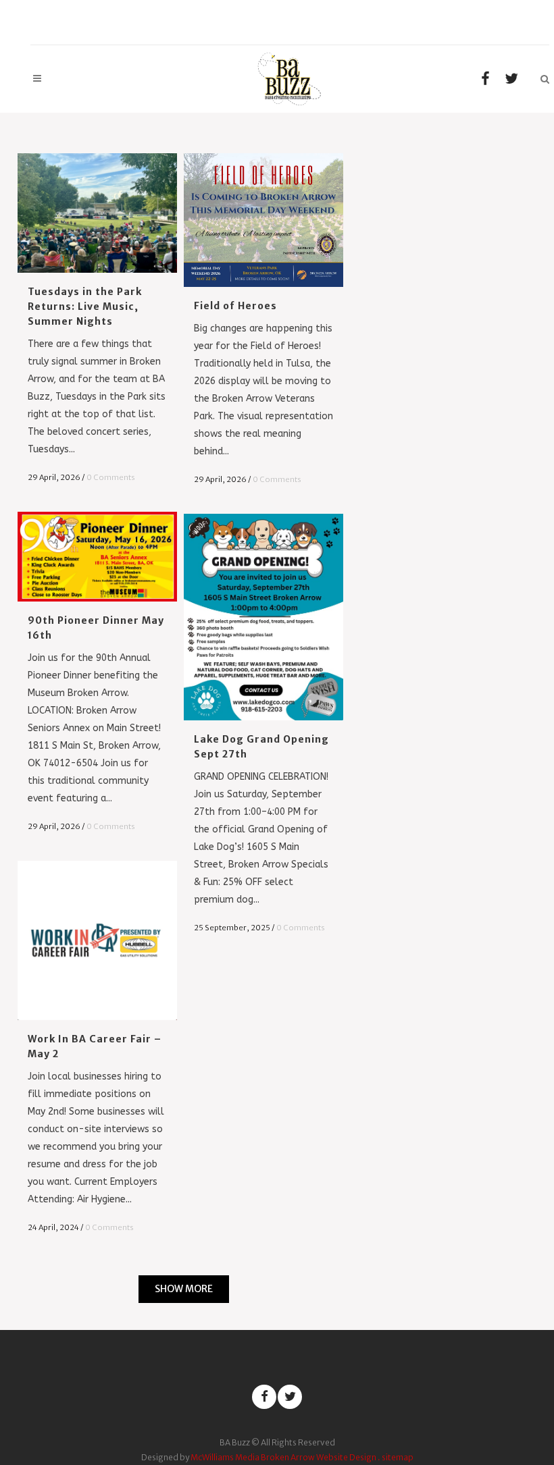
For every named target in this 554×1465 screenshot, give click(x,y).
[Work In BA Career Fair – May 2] (97, 940)
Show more (184, 1289)
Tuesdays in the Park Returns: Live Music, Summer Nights (85, 306)
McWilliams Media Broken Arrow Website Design (283, 1457)
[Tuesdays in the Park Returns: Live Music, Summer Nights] (97, 213)
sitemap (397, 1457)
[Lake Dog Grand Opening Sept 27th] (263, 617)
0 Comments (110, 477)
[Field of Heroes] (263, 220)
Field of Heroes (235, 306)
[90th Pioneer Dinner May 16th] (97, 557)
